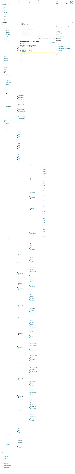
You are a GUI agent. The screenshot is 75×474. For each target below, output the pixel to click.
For (30, 45)
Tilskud (39, 32)
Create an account (61, 36)
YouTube (71, 3)
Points (35, 45)
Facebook (71, 1)
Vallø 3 (21, 58)
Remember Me (58, 33)
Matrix (54, 42)
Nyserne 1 (21, 55)
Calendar (51, 42)
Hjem (23, 23)
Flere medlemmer (41, 36)
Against (32, 45)
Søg (66, 3)
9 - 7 (21, 56)
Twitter (71, 2)
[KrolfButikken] (59, 54)
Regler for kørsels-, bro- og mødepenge (45, 28)
